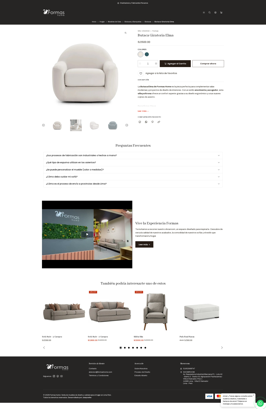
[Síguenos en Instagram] (54, 376)
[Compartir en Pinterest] (152, 122)
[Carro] (221, 13)
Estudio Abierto (141, 375)
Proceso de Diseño (142, 372)
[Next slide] (126, 125)
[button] (120, 347)
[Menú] (204, 13)
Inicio (94, 22)
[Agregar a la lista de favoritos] (83, 308)
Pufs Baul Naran (187, 337)
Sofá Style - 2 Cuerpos (98, 337)
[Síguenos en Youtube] (61, 376)
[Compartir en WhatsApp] (146, 122)
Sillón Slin (138, 337)
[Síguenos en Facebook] (57, 376)
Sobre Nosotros (141, 369)
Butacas (148, 22)
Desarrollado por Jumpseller (80, 397)
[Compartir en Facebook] (140, 122)
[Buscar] (209, 13)
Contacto (93, 369)
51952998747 (189, 369)
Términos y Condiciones (99, 375)
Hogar (102, 22)
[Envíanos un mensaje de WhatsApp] (260, 403)
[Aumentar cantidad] (156, 63)
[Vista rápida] (83, 315)
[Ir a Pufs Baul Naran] (202, 312)
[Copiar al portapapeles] (159, 122)
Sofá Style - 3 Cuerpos (52, 337)
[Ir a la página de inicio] (53, 12)
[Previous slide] (44, 125)
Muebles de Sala (114, 22)
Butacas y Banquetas (133, 22)
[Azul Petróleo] (146, 54)
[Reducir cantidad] (140, 63)
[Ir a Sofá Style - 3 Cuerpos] (64, 312)
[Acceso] (215, 13)
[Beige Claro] (140, 54)
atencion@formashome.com (100, 372)
